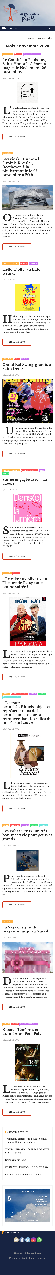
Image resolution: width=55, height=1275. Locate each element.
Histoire (42, 694)
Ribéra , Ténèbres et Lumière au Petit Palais (23, 1031)
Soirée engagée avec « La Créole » (24, 481)
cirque (6, 825)
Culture (6, 694)
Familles (33, 694)
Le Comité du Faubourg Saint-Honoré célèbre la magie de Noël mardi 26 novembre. (24, 66)
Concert (6, 1024)
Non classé (7, 153)
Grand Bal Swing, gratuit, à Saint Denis (26, 367)
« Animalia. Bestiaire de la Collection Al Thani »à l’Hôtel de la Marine (26, 1140)
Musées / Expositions (12, 697)
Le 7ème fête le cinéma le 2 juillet (23, 1174)
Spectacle (33, 263)
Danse (16, 359)
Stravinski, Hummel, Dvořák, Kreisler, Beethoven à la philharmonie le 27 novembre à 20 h (21, 167)
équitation (15, 825)
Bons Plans (7, 359)
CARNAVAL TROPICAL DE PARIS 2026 (26, 1167)
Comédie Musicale (10, 263)
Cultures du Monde (29, 470)
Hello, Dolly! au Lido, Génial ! (21, 271)
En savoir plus (17, 136)
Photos (6, 473)
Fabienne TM (13, 78)
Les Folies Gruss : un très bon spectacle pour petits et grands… (27, 835)
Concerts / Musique (11, 470)
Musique (17, 54)
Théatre (16, 573)
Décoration (7, 54)
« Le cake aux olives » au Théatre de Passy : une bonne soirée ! (24, 583)
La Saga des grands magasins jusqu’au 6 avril (25, 929)
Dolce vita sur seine (15, 1160)
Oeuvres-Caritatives (31, 54)
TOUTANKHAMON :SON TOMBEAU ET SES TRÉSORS (27, 1151)
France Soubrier (37, 1258)
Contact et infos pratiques (27, 1253)
